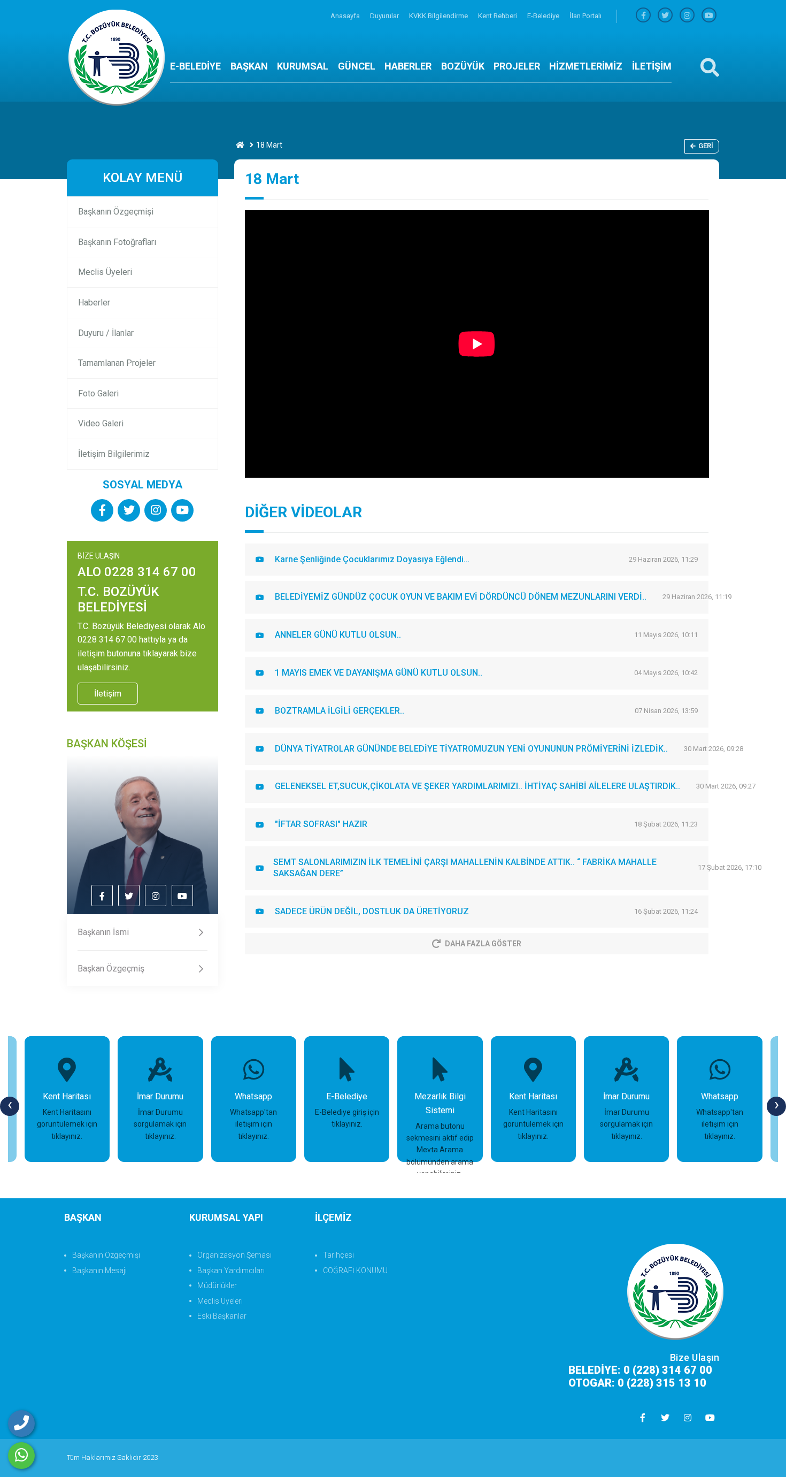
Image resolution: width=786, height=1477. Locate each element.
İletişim (107, 693)
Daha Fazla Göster (483, 943)
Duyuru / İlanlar (106, 333)
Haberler (94, 302)
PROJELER (517, 66)
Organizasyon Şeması (234, 1255)
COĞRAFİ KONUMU (355, 1270)
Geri (705, 146)
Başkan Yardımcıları (231, 1270)
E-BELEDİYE (195, 66)
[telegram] (665, 16)
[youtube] (709, 16)
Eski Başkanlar (221, 1316)
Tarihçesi (338, 1255)
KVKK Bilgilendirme (439, 16)
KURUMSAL (302, 66)
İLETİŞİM (652, 66)
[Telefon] (21, 1423)
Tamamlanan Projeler (117, 363)
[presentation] (9, 1106)
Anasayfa (345, 16)
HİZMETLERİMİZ (585, 66)
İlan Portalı (585, 16)
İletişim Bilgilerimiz (114, 454)
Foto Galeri (98, 393)
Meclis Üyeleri (105, 272)
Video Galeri (101, 423)
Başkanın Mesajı (99, 1270)
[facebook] (643, 16)
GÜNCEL (356, 66)
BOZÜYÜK (462, 66)
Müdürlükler (217, 1285)
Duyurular (385, 16)
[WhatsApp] (21, 1455)
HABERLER (407, 66)
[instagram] (687, 16)
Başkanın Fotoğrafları (117, 242)
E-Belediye (544, 16)
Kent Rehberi (498, 16)
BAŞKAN (249, 66)
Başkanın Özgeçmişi (115, 211)
